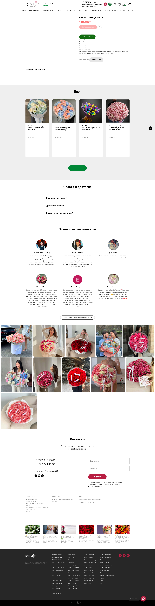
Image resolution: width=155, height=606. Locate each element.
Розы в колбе (71, 557)
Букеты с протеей (56, 588)
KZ (129, 4)
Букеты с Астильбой (89, 570)
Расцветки (83, 10)
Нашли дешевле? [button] (87, 36)
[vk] (39, 475)
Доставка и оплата (127, 10)
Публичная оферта (56, 559)
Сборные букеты (72, 554)
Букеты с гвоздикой (89, 554)
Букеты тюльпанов (104, 570)
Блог (101, 583)
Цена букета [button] (47, 10)
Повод (106, 10)
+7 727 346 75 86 (44, 460)
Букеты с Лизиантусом (73, 567)
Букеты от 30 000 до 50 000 (58, 567)
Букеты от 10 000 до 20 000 (58, 562)
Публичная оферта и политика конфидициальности (57, 556)
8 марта (23, 10)
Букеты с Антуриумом (73, 580)
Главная (102, 580)
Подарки (102, 578)
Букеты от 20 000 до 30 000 (58, 565)
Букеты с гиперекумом (105, 554)
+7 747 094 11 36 (44, 464)
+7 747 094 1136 (89, 2)
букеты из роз (96, 59)
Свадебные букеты (72, 560)
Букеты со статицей (72, 583)
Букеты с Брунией (88, 573)
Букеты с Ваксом (72, 573)
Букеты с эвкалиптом (89, 583)
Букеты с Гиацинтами (89, 578)
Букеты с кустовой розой (90, 562)
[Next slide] (150, 128)
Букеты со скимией (56, 593)
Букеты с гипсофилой (105, 557)
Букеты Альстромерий (73, 570)
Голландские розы (56, 572)
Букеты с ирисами (104, 562)
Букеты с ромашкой (56, 585)
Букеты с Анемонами (73, 578)
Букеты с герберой (88, 557)
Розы (58, 10)
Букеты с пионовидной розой (91, 560)
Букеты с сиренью (56, 591)
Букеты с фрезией (72, 586)
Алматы (45, 5)
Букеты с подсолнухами (106, 565)
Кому (114, 10)
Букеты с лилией (88, 567)
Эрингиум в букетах (89, 580)
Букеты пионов (103, 573)
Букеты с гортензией (105, 567)
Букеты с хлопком (72, 588)
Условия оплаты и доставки (107, 575)
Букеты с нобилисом (57, 583)
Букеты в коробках (56, 575)
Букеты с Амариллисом (74, 575)
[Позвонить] (143, 599)
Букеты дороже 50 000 (57, 570)
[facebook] (36, 475)
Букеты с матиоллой (57, 580)
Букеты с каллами (88, 565)
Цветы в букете (69, 10)
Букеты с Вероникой (89, 575)
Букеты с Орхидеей (72, 565)
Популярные (34, 10)
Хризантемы (71, 562)
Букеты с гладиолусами (106, 560)
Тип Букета (95, 10)
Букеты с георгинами (57, 578)
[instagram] (42, 475)
